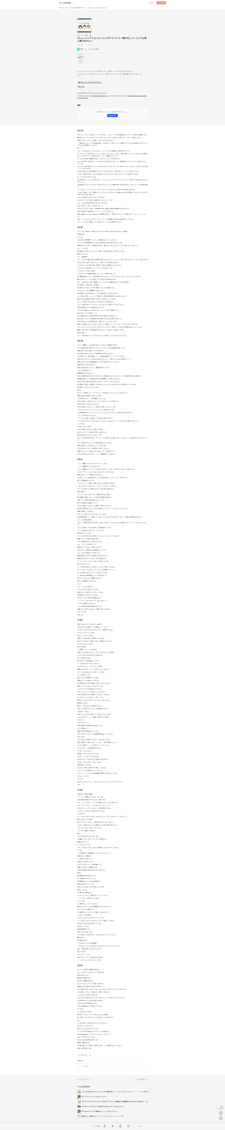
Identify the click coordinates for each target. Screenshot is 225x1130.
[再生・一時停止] (112, 1126)
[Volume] (98, 1126)
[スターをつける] (78, 45)
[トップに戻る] (221, 1113)
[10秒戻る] (104, 1126)
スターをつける (82, 1055)
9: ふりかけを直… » (141, 1079)
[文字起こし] (90, 35)
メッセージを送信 (93, 49)
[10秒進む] (121, 1126)
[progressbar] (112, 1122)
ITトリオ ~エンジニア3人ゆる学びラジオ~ (72, 8)
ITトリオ (80, 61)
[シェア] (82, 44)
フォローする (89, 45)
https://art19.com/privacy (99, 96)
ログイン (151, 3)
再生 (82, 49)
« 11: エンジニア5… (84, 1079)
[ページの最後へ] (221, 1118)
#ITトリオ (81, 87)
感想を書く (113, 115)
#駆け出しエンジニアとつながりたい (89, 82)
